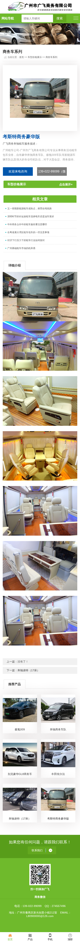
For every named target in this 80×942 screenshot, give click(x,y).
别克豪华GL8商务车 (20, 774)
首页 (21, 57)
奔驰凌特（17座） (28, 670)
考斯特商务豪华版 (58, 818)
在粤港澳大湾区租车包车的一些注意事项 (28, 232)
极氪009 (20, 729)
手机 (50, 939)
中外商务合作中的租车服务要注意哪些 (27, 224)
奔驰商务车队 (58, 729)
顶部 (70, 939)
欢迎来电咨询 (18, 171)
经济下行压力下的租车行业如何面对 (26, 240)
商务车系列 (51, 57)
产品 (30, 939)
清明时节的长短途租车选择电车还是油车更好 (30, 216)
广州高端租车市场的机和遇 (21, 248)
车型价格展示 (35, 57)
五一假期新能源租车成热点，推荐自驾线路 (29, 208)
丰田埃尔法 (58, 774)
